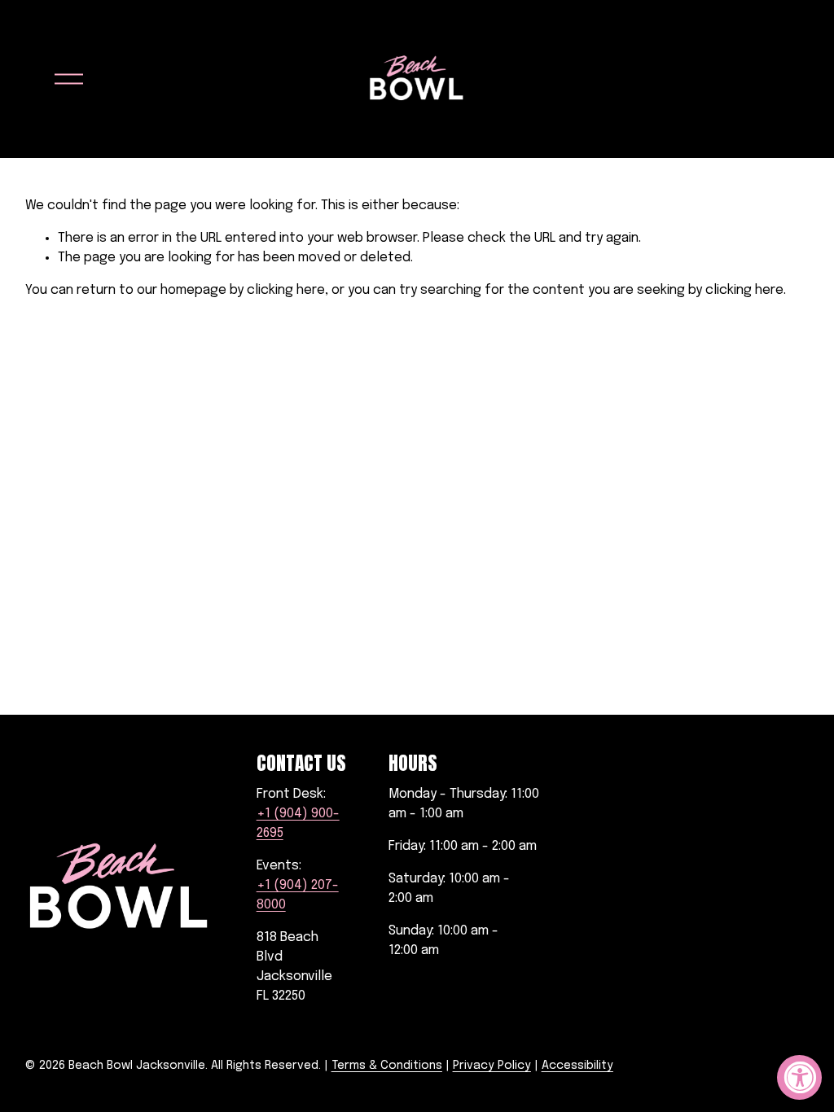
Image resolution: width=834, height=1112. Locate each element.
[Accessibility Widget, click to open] (799, 1077)
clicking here (286, 290)
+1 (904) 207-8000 (298, 895)
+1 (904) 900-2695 (298, 823)
